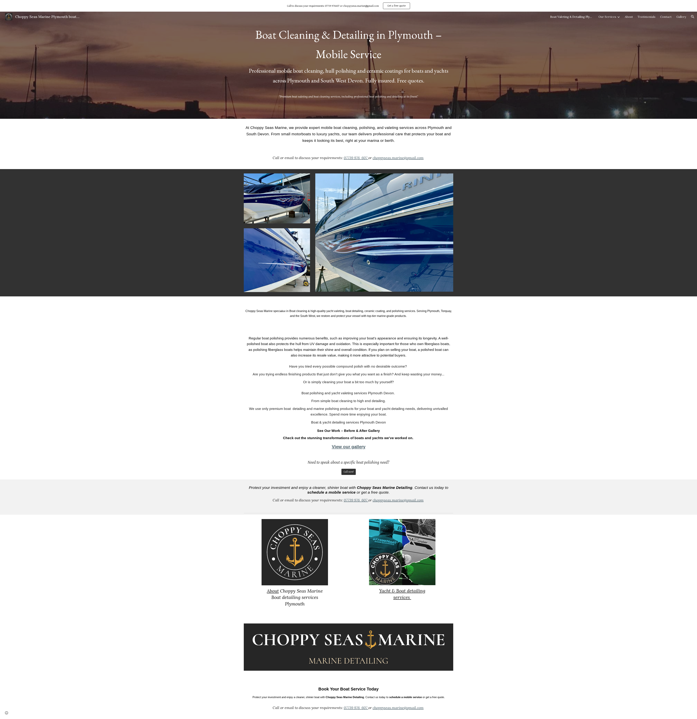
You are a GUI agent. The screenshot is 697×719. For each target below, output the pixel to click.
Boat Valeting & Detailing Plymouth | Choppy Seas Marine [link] (572, 17)
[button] (692, 16)
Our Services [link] (607, 17)
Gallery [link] (681, 17)
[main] (348, 57)
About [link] (629, 17)
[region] (348, 6)
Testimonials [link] (646, 17)
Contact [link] (666, 17)
